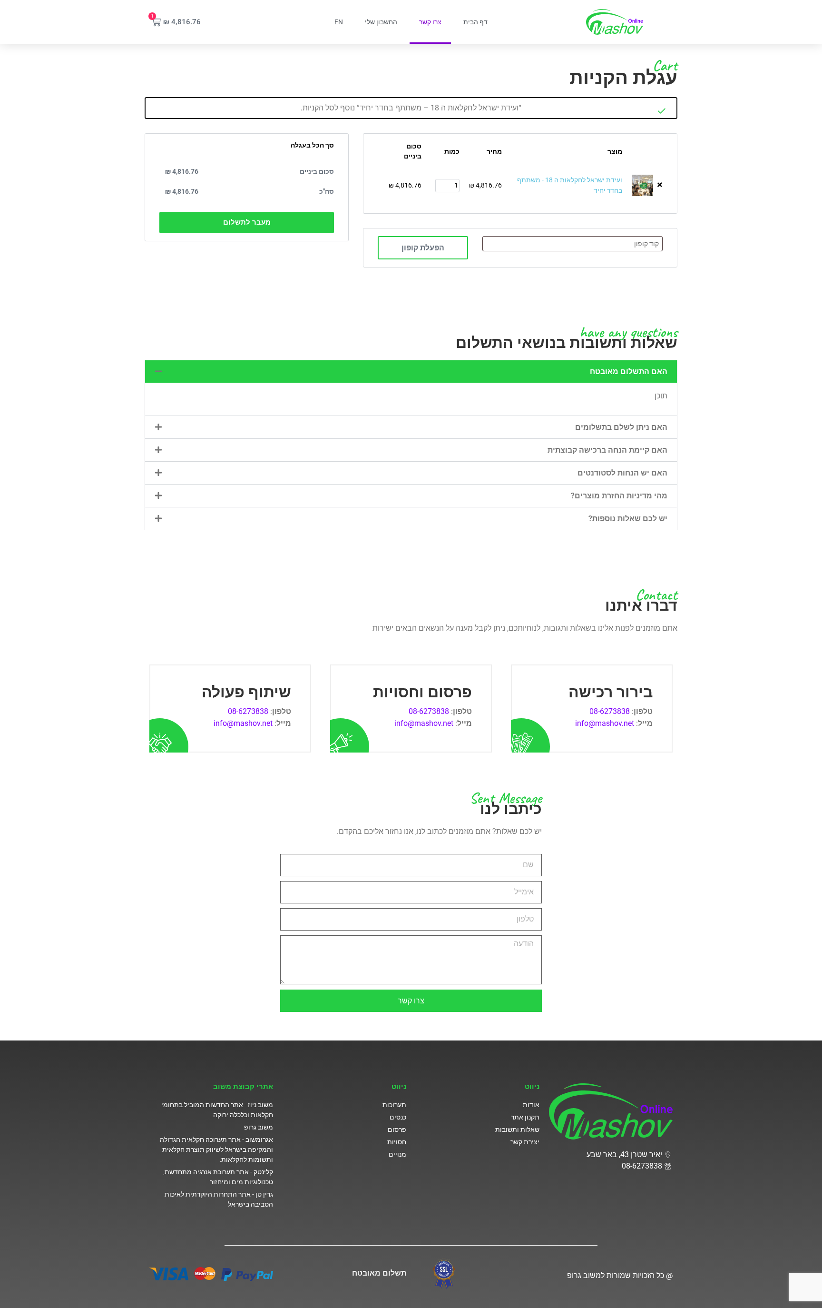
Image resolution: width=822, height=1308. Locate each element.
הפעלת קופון (422, 247)
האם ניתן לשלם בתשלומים (621, 427)
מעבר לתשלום (247, 222)
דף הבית (475, 22)
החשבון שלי (381, 22)
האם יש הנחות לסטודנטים (622, 472)
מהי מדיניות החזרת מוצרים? (619, 495)
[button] (411, 371)
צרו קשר (430, 22)
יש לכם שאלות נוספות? (627, 518)
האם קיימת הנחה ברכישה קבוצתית (607, 450)
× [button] (660, 184)
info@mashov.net (604, 723)
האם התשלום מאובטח (628, 371)
